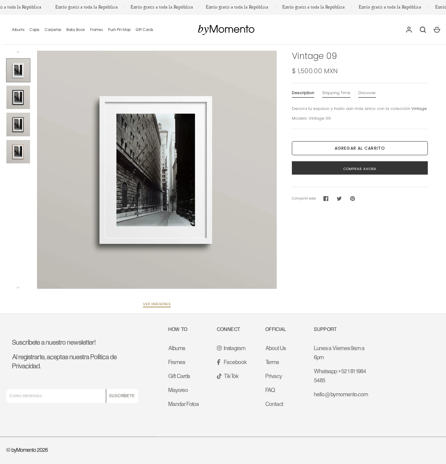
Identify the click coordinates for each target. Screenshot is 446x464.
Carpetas (53, 29)
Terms (272, 363)
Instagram (234, 349)
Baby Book (75, 29)
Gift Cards (144, 29)
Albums (18, 29)
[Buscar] (423, 29)
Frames (96, 29)
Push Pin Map (119, 29)
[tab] (303, 94)
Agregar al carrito (360, 148)
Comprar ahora (360, 168)
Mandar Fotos (183, 404)
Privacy (273, 377)
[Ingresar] (409, 29)
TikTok (231, 377)
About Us (275, 349)
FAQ (270, 390)
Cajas (34, 29)
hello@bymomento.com (341, 395)
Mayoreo (178, 390)
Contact (274, 404)
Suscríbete (122, 396)
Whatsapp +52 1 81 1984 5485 (340, 376)
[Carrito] (437, 29)
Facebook (235, 363)
